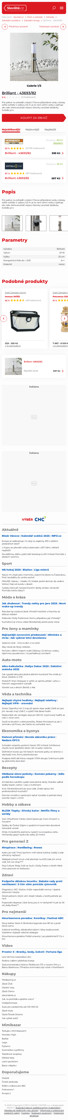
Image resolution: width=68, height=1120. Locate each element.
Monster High (9, 1034)
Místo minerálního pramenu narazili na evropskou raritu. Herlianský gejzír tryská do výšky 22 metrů (30, 833)
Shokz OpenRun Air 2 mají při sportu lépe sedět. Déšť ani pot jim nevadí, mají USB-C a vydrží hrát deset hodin (33, 709)
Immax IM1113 (12, 296)
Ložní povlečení (10, 1061)
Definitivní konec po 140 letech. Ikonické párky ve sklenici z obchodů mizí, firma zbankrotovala (32, 753)
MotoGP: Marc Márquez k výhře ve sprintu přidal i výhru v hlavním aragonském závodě (31, 682)
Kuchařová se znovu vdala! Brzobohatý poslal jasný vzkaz (31, 622)
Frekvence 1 (8, 1089)
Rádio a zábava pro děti (14, 1085)
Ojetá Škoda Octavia (12, 1014)
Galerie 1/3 (34, 85)
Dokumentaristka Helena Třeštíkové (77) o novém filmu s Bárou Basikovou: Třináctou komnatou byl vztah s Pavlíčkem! (33, 966)
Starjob (5, 1078)
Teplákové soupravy (12, 1054)
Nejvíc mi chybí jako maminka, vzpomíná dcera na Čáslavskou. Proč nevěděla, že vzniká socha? (34, 576)
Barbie (5, 1038)
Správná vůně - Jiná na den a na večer (21, 643)
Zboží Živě (7, 983)
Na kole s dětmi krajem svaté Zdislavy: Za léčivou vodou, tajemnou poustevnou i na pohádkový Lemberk (30, 652)
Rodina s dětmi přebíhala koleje (18, 960)
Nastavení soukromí (41, 1113)
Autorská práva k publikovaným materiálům (38, 1107)
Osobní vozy (8, 987)
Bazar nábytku (9, 1065)
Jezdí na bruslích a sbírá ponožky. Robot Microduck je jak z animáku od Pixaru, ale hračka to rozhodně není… (32, 723)
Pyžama (6, 1046)
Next (64, 319)
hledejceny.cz (9, 979)
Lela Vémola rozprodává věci (16, 957)
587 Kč (56, 178)
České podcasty (10, 1081)
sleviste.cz (18, 17)
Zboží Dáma (8, 991)
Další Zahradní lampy (15, 292)
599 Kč (56, 153)
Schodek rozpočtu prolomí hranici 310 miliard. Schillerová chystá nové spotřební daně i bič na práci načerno (31, 746)
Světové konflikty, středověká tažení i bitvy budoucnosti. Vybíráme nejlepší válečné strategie (30, 931)
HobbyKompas (9, 1003)
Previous (3, 319)
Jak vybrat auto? (10, 1018)
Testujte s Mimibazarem (14, 1031)
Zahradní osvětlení (11, 20)
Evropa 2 (6, 1093)
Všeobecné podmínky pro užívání (21, 1110)
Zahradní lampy (32, 20)
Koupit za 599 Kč (34, 118)
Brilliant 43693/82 (17, 178)
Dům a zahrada (34, 17)
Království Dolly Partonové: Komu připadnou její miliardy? (31, 618)
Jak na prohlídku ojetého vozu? (18, 999)
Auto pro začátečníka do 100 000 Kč (20, 1007)
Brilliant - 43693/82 (19, 92)
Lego (4, 1042)
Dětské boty (8, 1057)
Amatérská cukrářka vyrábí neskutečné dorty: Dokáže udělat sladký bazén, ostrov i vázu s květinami (32, 783)
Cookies (25, 1113)
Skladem (58, 143)
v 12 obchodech (13, 346)
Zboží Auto (7, 1010)
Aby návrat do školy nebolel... (16, 647)
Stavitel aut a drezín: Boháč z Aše (18, 687)
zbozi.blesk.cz (9, 995)
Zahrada (50, 17)
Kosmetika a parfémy (13, 1050)
